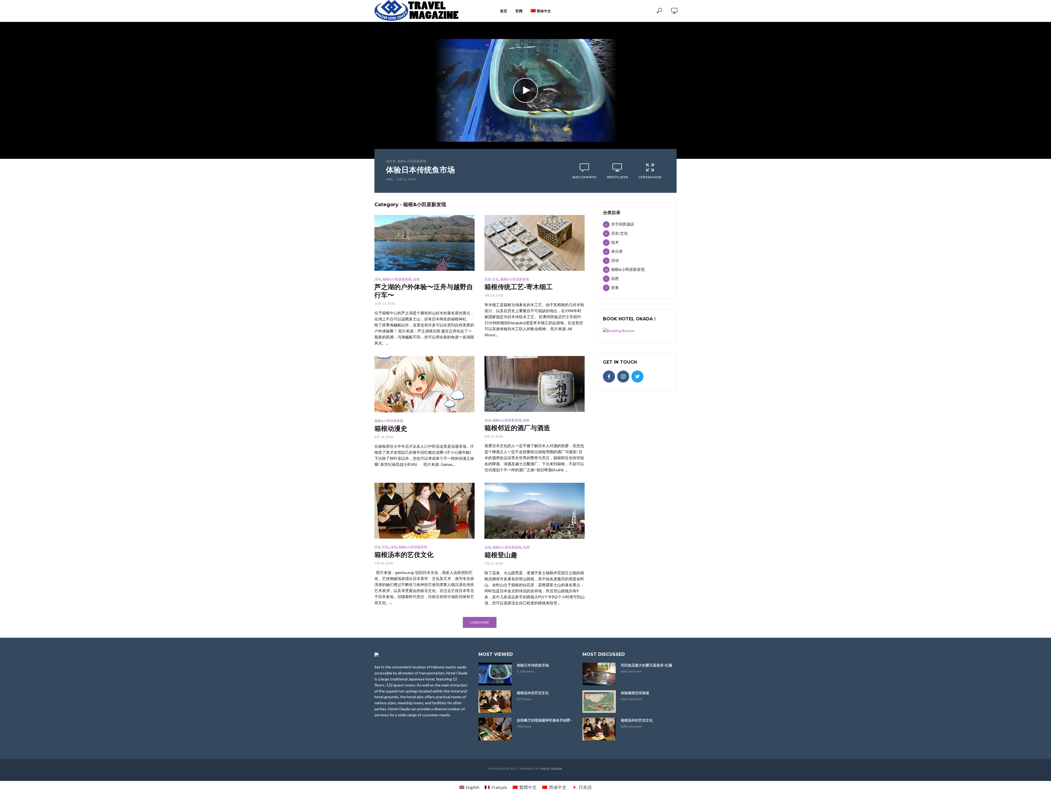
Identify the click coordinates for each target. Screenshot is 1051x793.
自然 (416, 279)
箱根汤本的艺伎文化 (404, 555)
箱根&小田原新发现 (411, 161)
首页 (503, 11)
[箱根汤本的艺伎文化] (495, 701)
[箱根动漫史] (424, 384)
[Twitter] (637, 376)
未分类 (391, 161)
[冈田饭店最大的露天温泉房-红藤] (599, 674)
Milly (389, 179)
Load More (479, 622)
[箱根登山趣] (534, 511)
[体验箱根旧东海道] (599, 701)
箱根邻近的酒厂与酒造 (517, 428)
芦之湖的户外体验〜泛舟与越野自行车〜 (423, 291)
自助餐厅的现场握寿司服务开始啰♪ (544, 720)
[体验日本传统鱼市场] (495, 674)
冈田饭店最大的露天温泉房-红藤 (646, 665)
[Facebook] (609, 376)
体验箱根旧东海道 (635, 693)
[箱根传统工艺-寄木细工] (534, 243)
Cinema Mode (650, 177)
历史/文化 (491, 279)
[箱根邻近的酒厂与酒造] (534, 384)
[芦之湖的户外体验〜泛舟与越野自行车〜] (424, 243)
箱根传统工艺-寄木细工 (518, 287)
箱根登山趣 (500, 555)
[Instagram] (623, 376)
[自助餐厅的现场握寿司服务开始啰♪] (495, 729)
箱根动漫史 (390, 428)
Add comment (584, 177)
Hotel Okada (551, 768)
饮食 (526, 420)
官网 (518, 11)
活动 (377, 279)
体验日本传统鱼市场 (420, 169)
